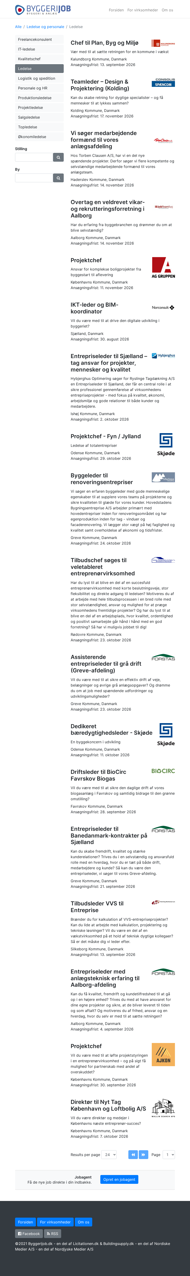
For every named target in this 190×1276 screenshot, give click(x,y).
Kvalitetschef (29, 59)
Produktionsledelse (34, 97)
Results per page (86, 1154)
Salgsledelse (29, 117)
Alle (18, 26)
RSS (54, 1233)
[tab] (39, 149)
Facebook (30, 1233)
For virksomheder (142, 10)
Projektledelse (30, 107)
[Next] (143, 1154)
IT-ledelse (26, 49)
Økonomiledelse (32, 136)
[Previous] (133, 1154)
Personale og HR (32, 88)
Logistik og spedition (36, 78)
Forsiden (116, 10)
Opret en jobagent (119, 1179)
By (17, 169)
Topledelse (27, 127)
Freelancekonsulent (35, 39)
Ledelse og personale (45, 26)
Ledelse (25, 68)
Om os (167, 10)
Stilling (21, 148)
